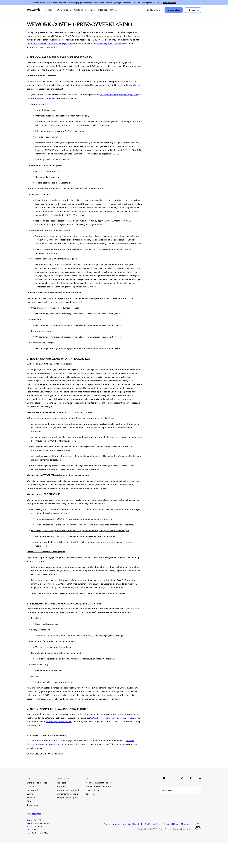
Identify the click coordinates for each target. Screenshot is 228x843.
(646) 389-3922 (35, 820)
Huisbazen (61, 786)
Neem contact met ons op (98, 783)
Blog (29, 801)
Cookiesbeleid (135, 824)
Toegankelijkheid (171, 824)
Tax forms (90, 794)
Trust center (33, 805)
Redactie (31, 797)
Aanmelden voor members (98, 786)
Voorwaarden (119, 824)
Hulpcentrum (92, 790)
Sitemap (185, 824)
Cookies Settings (152, 824)
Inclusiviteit (32, 790)
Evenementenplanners (67, 794)
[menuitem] (49, 10)
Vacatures (31, 794)
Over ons (31, 786)
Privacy (106, 824)
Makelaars (61, 783)
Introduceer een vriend (67, 790)
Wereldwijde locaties (37, 783)
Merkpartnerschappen (67, 797)
